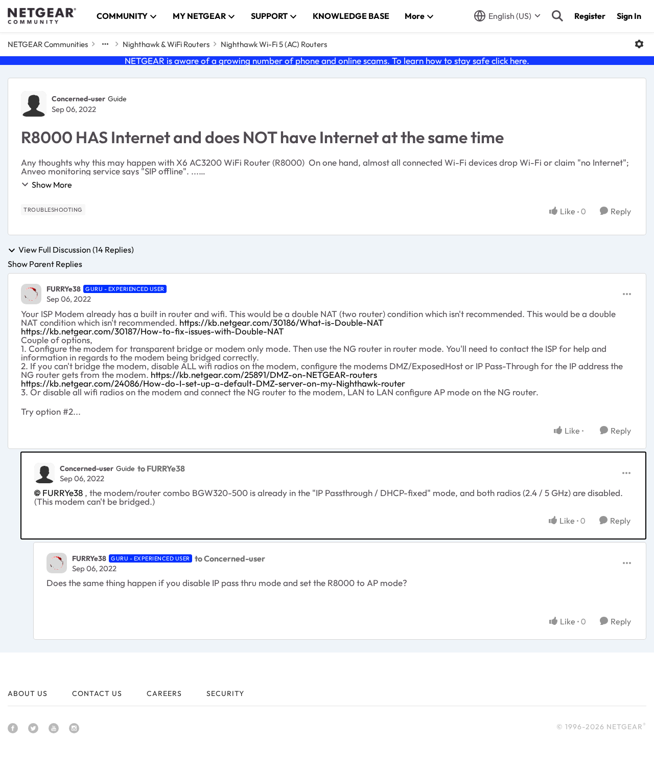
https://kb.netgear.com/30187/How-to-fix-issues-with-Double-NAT (152, 331)
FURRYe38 (63, 289)
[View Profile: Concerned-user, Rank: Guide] (33, 104)
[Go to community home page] (42, 16)
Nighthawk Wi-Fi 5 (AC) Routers (274, 44)
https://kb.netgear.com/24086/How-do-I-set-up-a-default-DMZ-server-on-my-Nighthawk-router (213, 383)
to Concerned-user (230, 558)
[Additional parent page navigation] (105, 44)
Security (225, 693)
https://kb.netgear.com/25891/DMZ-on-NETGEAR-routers (264, 374)
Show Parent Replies (45, 264)
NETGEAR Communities (48, 44)
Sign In (629, 16)
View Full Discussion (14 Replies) (76, 250)
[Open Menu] (639, 44)
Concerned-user (78, 98)
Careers (164, 693)
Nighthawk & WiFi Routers (166, 44)
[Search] (557, 16)
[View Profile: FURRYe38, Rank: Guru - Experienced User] (31, 294)
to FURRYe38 (161, 468)
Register (589, 16)
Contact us (97, 693)
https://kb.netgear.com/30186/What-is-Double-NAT (281, 322)
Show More (52, 185)
